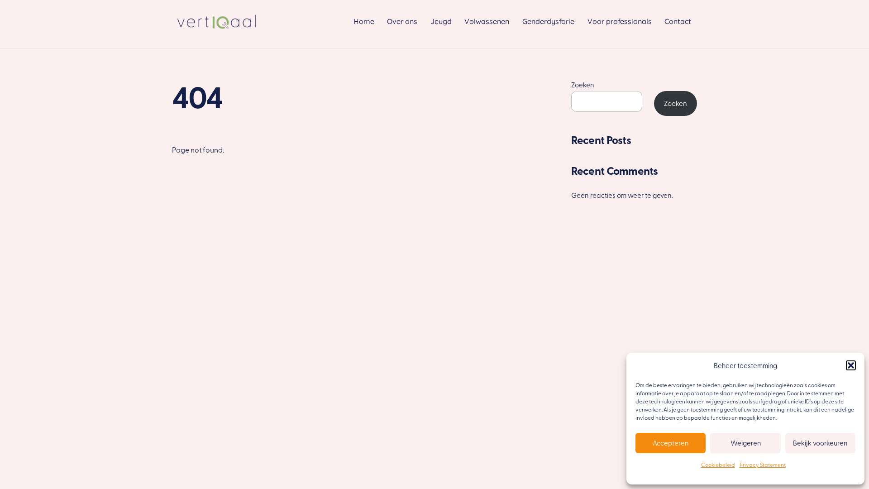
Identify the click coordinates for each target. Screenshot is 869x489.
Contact (677, 21)
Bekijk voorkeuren (820, 442)
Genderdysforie (548, 21)
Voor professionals (619, 21)
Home (363, 21)
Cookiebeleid (718, 464)
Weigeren (746, 442)
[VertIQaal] (217, 31)
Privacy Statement (763, 464)
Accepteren (670, 442)
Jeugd (441, 21)
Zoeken (582, 84)
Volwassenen (486, 21)
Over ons (402, 21)
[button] (850, 365)
